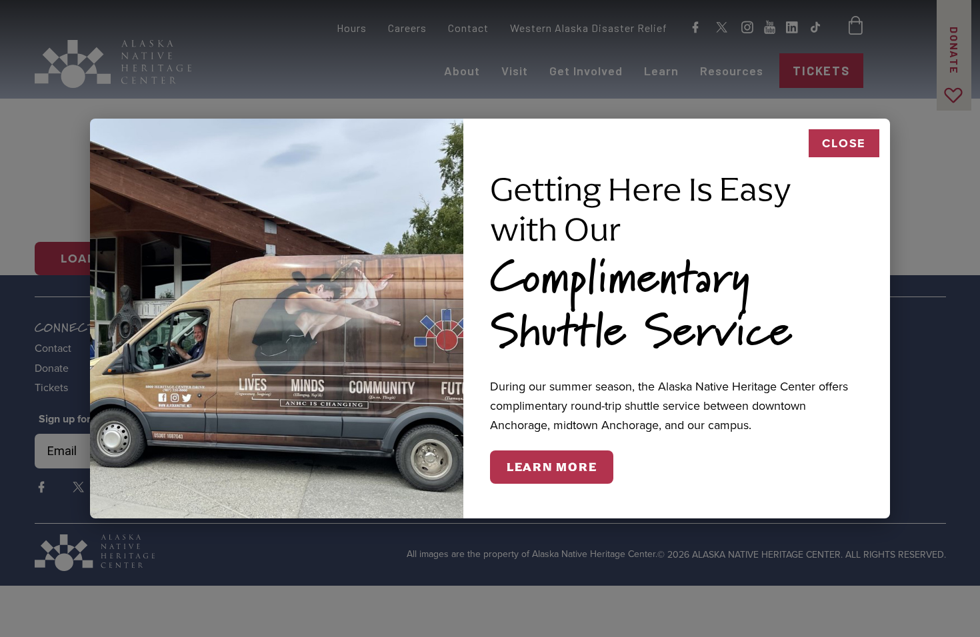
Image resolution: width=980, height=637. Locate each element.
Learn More (552, 467)
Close (844, 143)
